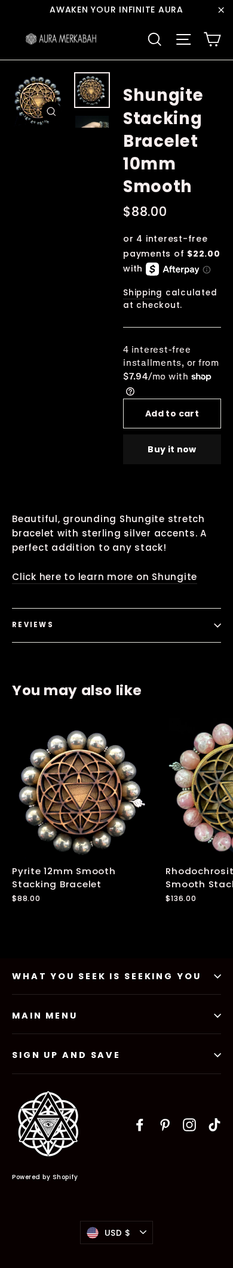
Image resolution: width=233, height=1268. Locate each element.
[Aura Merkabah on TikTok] (214, 1125)
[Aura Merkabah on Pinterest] (164, 1125)
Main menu (45, 1016)
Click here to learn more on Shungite (104, 576)
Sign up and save (66, 1055)
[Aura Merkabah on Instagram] (189, 1125)
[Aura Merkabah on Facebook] (139, 1125)
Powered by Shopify (45, 1177)
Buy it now (172, 449)
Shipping (143, 292)
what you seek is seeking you (106, 976)
